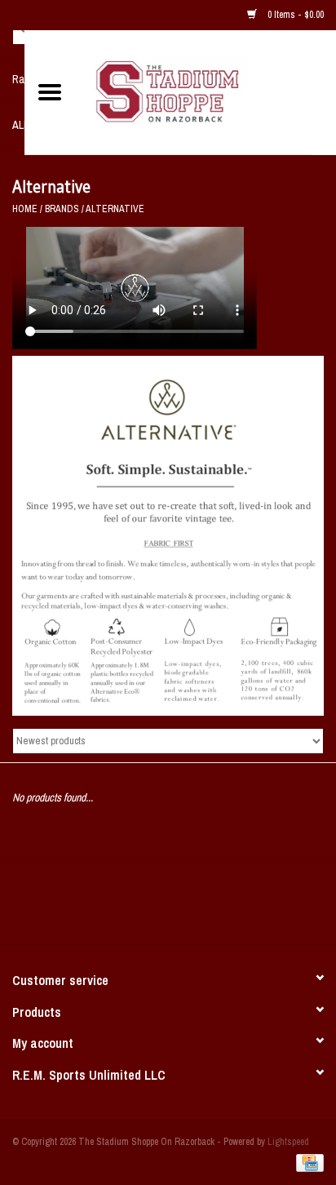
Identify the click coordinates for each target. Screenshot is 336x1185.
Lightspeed (288, 1141)
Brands (62, 208)
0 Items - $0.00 (294, 14)
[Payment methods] (307, 1162)
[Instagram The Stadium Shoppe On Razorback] (225, 907)
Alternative (115, 208)
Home (25, 208)
